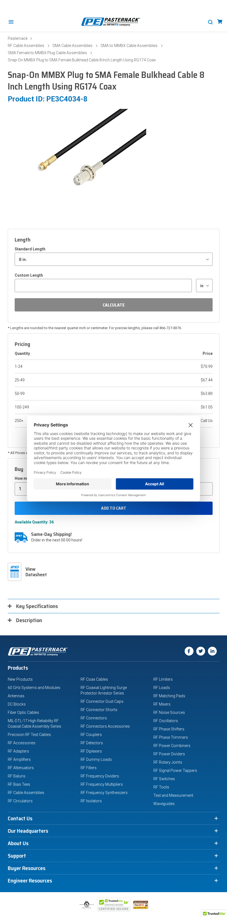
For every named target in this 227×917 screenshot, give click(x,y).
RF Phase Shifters (168, 729)
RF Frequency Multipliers (102, 784)
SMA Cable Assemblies (72, 45)
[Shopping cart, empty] (219, 21)
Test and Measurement (173, 795)
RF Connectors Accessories (105, 726)
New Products (20, 679)
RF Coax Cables (94, 679)
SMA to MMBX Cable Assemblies (129, 45)
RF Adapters (18, 751)
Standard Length (30, 249)
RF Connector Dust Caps (102, 701)
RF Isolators (91, 801)
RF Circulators (20, 801)
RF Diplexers (91, 751)
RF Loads (161, 687)
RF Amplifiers (19, 759)
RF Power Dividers (169, 754)
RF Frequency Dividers (100, 776)
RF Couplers (91, 734)
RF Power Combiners (171, 745)
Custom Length (29, 275)
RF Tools (161, 787)
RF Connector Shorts (99, 710)
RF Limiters (163, 679)
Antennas (16, 696)
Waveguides (164, 803)
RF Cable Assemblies (26, 45)
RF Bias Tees (19, 784)
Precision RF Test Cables (29, 734)
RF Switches (164, 779)
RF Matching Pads (169, 696)
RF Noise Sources (169, 712)
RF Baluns (16, 776)
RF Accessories (21, 743)
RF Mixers (162, 704)
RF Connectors (94, 718)
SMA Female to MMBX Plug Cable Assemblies (47, 53)
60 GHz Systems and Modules (34, 687)
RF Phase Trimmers (170, 737)
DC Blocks (17, 704)
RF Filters (89, 768)
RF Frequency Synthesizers (104, 792)
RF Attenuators (21, 768)
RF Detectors (92, 743)
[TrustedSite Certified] (113, 904)
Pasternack (18, 38)
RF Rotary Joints (167, 762)
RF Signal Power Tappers (175, 770)
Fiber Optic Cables (23, 712)
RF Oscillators (165, 721)
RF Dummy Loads (96, 759)
